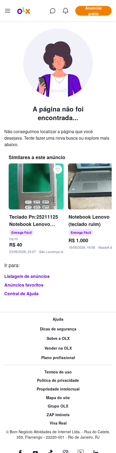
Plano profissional (58, 357)
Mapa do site (58, 397)
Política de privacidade (58, 380)
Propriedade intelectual (58, 389)
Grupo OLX (58, 406)
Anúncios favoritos (23, 285)
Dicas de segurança (58, 328)
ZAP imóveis (58, 414)
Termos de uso (58, 372)
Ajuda (58, 319)
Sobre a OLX (58, 338)
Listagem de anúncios (27, 276)
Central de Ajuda (21, 293)
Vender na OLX (58, 348)
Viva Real (58, 423)
